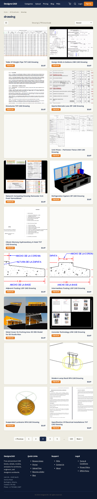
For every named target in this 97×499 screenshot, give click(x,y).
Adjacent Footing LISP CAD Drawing (21, 288)
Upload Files (37, 468)
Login (80, 4)
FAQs (58, 461)
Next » (79, 439)
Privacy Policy (85, 467)
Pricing (34, 465)
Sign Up (88, 4)
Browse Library (37, 461)
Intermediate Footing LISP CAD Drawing (68, 288)
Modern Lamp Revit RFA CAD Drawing (67, 378)
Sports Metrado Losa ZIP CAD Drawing (68, 106)
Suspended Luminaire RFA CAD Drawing (22, 422)
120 (71, 439)
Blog (34, 475)
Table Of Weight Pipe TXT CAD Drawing (22, 62)
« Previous (19, 439)
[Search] (75, 4)
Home (6, 12)
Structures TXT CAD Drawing (18, 106)
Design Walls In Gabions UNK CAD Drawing (69, 62)
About (58, 468)
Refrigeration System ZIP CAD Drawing (68, 196)
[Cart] (70, 4)
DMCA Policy (84, 471)
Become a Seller (38, 472)
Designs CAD (10, 3)
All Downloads (14, 12)
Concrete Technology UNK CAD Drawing (68, 332)
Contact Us (60, 465)
